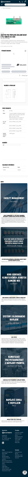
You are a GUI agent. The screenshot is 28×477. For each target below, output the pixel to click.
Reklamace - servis (18, 455)
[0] (24, 1)
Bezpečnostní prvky (19, 436)
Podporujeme (4, 466)
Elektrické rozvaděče (19, 432)
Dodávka (3, 455)
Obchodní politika (5, 456)
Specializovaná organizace (7, 452)
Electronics (17, 441)
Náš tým (16, 453)
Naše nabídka (4, 453)
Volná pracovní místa (6, 470)
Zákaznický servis (18, 452)
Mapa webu (17, 442)
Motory (16, 435)
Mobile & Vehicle (18, 438)
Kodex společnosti (5, 467)
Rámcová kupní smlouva (7, 460)
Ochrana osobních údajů (6, 469)
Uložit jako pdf (24, 75)
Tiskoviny (4, 465)
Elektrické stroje (18, 433)
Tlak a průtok (17, 439)
